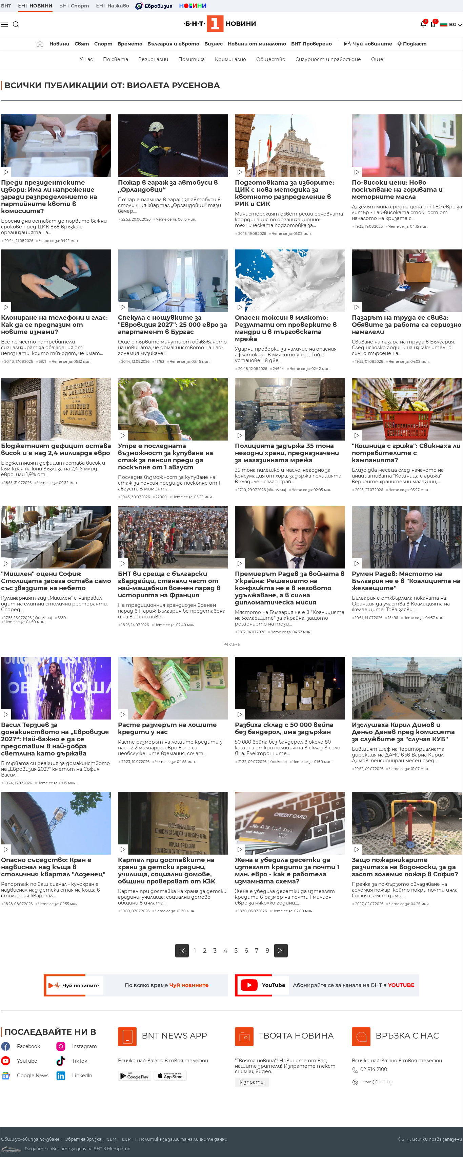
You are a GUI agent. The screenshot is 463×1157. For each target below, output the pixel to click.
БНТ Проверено (311, 44)
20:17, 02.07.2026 (369, 904)
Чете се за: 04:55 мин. (175, 762)
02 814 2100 (373, 1069)
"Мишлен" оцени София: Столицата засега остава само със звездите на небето (56, 581)
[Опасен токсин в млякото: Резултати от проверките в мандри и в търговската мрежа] (290, 280)
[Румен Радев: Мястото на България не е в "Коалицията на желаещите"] (407, 537)
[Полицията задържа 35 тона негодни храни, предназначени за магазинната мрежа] (290, 409)
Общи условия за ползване (30, 1139)
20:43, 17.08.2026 (18, 362)
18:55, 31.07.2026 (18, 483)
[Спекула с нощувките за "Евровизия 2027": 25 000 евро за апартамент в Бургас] (173, 280)
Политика (191, 59)
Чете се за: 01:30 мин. (312, 762)
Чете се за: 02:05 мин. (312, 490)
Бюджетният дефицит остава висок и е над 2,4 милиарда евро (56, 450)
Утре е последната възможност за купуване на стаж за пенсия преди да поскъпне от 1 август (165, 457)
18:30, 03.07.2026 (252, 911)
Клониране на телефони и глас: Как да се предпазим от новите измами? (54, 325)
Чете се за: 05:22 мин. (193, 497)
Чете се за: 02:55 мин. (58, 904)
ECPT (127, 1139)
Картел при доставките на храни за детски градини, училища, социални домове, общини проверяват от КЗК (166, 871)
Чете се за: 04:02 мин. (409, 362)
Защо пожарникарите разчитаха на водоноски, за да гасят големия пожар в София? (405, 867)
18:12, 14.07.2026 (251, 632)
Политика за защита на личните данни (183, 1139)
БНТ (6, 6)
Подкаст (415, 44)
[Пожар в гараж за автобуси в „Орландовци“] (173, 145)
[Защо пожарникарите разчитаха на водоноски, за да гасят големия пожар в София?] (407, 823)
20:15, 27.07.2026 (369, 490)
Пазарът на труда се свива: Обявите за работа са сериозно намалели (407, 325)
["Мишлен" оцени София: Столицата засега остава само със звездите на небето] (56, 537)
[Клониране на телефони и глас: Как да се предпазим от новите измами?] (56, 280)
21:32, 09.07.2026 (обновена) (262, 762)
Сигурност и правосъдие (328, 59)
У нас (86, 59)
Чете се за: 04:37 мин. (291, 632)
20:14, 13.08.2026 (135, 362)
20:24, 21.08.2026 (18, 241)
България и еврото (173, 44)
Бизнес (213, 44)
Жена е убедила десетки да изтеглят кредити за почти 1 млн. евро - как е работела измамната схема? (287, 871)
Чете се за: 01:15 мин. (57, 783)
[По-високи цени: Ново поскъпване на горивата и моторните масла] (407, 145)
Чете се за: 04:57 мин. (424, 618)
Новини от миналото (257, 44)
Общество (270, 59)
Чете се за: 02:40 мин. (175, 625)
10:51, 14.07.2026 (368, 618)
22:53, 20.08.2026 (135, 220)
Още (377, 59)
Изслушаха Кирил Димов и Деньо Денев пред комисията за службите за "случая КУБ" (403, 732)
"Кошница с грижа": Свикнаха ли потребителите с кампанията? (406, 453)
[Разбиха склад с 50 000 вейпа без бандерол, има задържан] (290, 688)
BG (453, 24)
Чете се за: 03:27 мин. (409, 490)
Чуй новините (372, 44)
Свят (82, 44)
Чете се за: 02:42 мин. (310, 369)
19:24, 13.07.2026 (18, 783)
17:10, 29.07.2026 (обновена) (262, 490)
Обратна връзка (83, 1139)
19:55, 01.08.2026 (369, 362)
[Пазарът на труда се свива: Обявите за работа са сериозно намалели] (407, 280)
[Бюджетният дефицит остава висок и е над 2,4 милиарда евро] (56, 409)
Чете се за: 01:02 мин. (291, 234)
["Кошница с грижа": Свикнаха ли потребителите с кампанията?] (407, 409)
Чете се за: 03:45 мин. (190, 362)
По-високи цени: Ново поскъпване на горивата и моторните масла (397, 190)
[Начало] (40, 44)
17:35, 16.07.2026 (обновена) (28, 618)
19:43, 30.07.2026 (135, 497)
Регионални (153, 59)
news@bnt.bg (376, 1081)
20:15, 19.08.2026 (252, 234)
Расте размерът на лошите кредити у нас (167, 729)
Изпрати (252, 1082)
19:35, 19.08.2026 (369, 227)
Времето (130, 44)
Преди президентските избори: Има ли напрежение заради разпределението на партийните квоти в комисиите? (49, 197)
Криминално (230, 59)
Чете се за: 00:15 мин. (176, 220)
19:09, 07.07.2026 (135, 911)
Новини (59, 44)
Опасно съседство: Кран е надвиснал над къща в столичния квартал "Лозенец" (53, 867)
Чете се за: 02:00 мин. (293, 911)
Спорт (103, 44)
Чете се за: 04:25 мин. (409, 904)
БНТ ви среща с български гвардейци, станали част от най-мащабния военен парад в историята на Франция (169, 585)
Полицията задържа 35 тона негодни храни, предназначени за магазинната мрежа (287, 453)
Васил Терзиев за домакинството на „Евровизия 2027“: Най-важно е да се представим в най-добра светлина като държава (55, 739)
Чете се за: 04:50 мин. (24, 622)
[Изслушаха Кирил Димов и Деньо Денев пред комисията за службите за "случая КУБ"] (407, 688)
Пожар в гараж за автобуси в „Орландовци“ (168, 186)
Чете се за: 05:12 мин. (71, 362)
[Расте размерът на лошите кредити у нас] (173, 688)
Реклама (231, 644)
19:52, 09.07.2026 (369, 769)
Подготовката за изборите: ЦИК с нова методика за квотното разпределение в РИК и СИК (284, 193)
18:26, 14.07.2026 (135, 625)
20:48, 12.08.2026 (252, 369)
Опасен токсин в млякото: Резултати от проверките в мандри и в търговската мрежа (286, 328)
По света (115, 59)
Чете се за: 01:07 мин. (409, 769)
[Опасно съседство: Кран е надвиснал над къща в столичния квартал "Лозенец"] (56, 823)
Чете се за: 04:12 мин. (59, 241)
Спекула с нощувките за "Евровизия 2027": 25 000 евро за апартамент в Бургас (172, 325)
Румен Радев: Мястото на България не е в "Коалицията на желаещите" (406, 581)
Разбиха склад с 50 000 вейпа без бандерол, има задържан (284, 729)
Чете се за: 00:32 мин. (57, 483)
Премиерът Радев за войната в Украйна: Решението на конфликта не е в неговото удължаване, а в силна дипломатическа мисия (290, 588)
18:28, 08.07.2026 (18, 904)
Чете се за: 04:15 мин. (408, 227)
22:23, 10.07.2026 (135, 762)
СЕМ (112, 1139)
